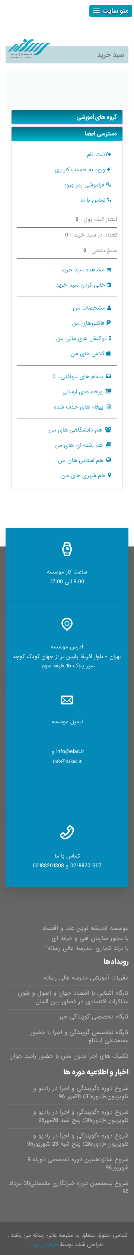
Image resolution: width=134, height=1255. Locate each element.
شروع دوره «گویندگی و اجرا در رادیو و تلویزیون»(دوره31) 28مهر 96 (80, 1093)
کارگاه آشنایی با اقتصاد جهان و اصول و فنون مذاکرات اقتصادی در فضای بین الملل (73, 997)
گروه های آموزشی (97, 117)
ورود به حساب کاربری (80, 169)
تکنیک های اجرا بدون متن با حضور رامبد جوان (68, 1056)
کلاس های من (87, 353)
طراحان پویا (44, 1244)
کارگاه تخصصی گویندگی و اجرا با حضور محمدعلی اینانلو (79, 1037)
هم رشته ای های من (79, 445)
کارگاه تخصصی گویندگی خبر (93, 1016)
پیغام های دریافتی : (77, 376)
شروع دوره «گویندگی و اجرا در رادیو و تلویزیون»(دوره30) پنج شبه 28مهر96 (80, 1116)
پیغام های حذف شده (78, 407)
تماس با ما (92, 200)
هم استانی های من (80, 460)
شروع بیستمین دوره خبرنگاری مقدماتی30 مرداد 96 (68, 1187)
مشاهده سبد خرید (83, 269)
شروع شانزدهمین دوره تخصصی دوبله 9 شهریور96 (78, 1164)
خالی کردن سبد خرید (80, 285)
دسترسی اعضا (101, 133)
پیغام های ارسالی (82, 391)
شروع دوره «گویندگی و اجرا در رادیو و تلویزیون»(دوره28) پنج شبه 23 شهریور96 (77, 1140)
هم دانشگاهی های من (75, 430)
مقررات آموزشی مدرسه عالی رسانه (86, 977)
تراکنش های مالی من (81, 338)
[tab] (67, 117)
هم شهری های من (83, 475)
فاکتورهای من (88, 323)
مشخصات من (89, 308)
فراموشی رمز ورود (84, 185)
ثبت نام (96, 154)
